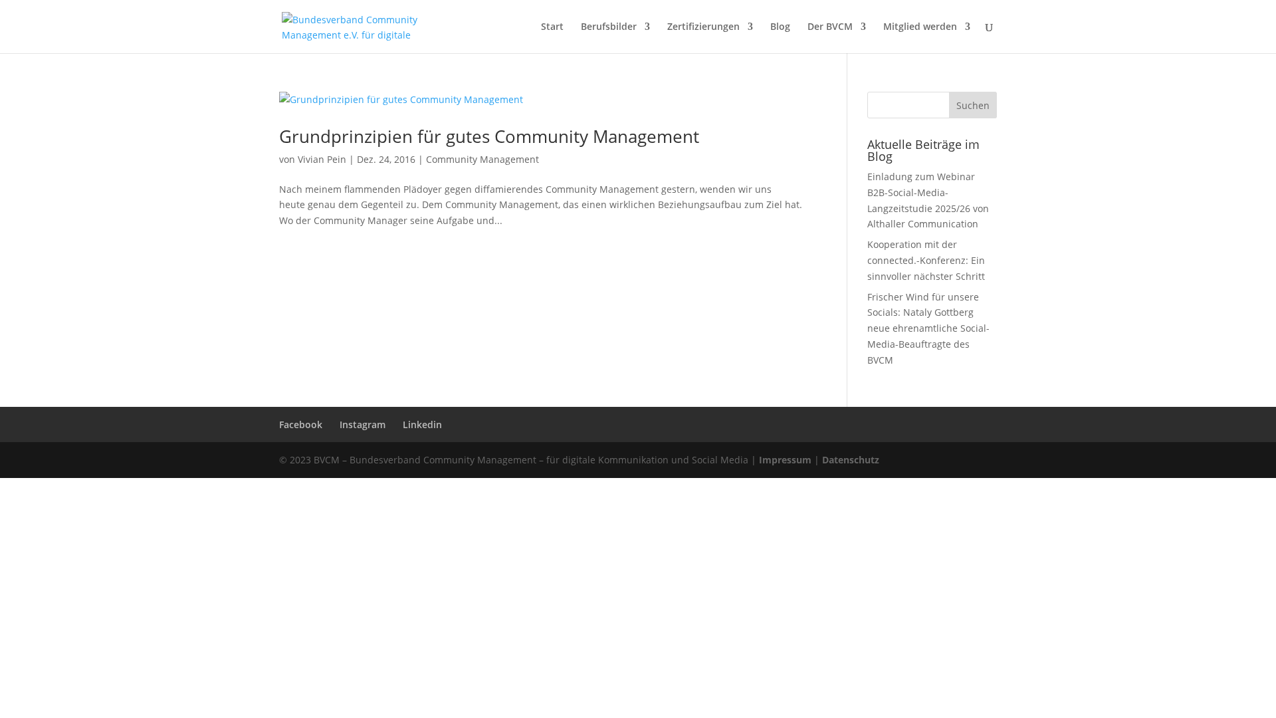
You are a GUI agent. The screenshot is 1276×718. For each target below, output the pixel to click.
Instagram (362, 424)
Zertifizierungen (703, 27)
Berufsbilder (609, 27)
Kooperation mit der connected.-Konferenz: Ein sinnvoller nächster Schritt (926, 260)
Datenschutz (850, 459)
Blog (780, 27)
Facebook (300, 424)
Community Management (482, 159)
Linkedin (422, 424)
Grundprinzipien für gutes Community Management (489, 136)
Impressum (785, 459)
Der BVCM (830, 27)
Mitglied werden (920, 27)
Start (552, 27)
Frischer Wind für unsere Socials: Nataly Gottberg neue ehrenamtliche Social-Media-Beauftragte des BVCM (928, 328)
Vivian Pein (322, 159)
